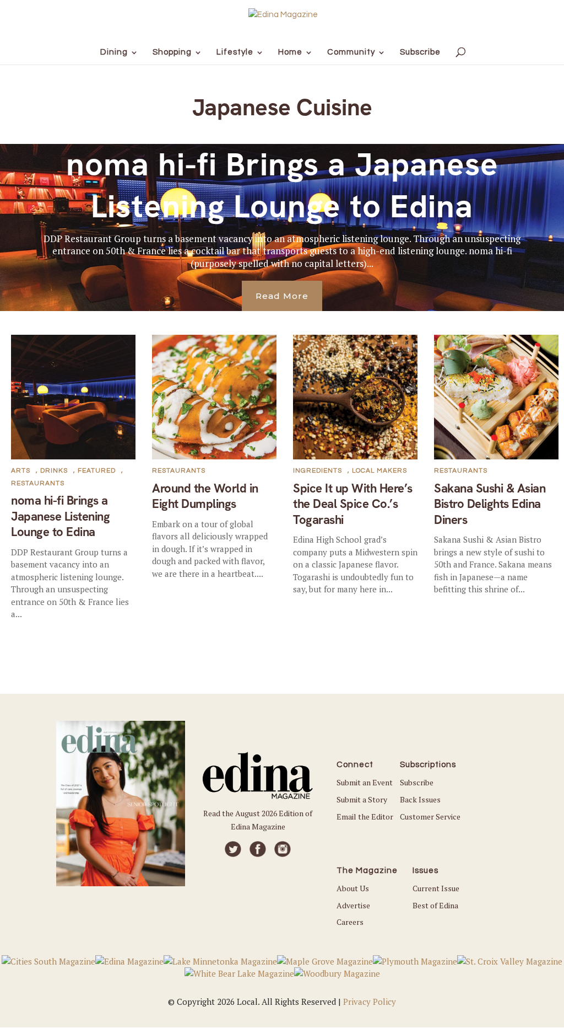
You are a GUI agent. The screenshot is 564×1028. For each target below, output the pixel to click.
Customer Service (430, 816)
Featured (97, 470)
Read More (282, 296)
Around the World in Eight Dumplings (205, 496)
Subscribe (416, 782)
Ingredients (317, 470)
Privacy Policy (369, 1001)
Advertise (353, 905)
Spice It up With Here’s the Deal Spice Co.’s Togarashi (353, 504)
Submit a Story (362, 799)
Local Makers (379, 470)
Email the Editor (365, 816)
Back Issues (420, 799)
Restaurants (37, 483)
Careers (350, 922)
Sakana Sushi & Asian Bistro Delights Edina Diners (489, 504)
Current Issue (436, 888)
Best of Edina (435, 905)
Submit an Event (365, 782)
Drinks (54, 470)
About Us (353, 888)
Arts (20, 470)
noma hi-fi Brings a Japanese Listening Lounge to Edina (282, 185)
